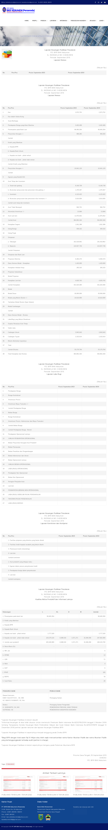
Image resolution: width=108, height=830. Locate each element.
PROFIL (34, 20)
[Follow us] (98, 1)
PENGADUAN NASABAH (78, 20)
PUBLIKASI (10, 764)
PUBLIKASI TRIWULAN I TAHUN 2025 (17, 795)
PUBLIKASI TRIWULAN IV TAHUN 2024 (53, 795)
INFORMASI (63, 20)
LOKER (101, 20)
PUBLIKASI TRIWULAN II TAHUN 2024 (88, 795)
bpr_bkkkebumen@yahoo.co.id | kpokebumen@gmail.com (20, 2)
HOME (26, 20)
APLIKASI (93, 20)
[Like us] (95, 1)
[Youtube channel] (104, 1)
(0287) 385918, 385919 (45, 2)
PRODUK (43, 20)
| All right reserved (27, 826)
